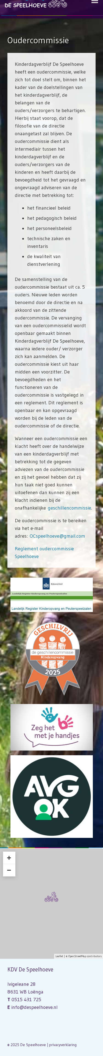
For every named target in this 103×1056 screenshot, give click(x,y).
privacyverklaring (63, 1044)
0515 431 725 (26, 1000)
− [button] (9, 870)
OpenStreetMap (77, 956)
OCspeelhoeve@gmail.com (57, 536)
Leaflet (59, 956)
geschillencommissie (69, 508)
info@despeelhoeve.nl (34, 1007)
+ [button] (9, 858)
